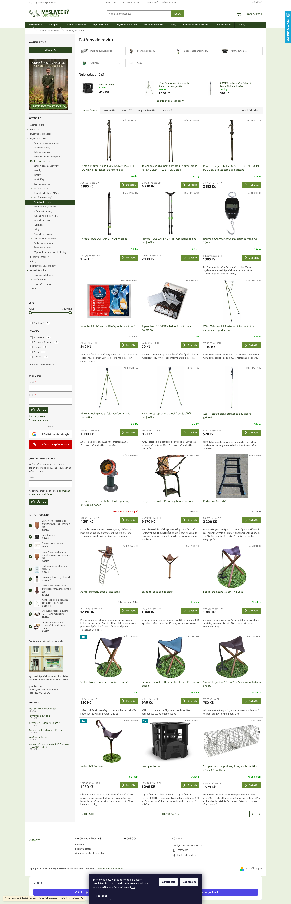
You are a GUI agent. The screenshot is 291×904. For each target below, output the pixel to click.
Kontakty (111, 2)
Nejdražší (126, 110)
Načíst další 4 (170, 814)
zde (133, 887)
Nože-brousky (41, 188)
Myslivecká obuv (38, 138)
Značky (34, 288)
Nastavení (102, 896)
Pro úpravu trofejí (42, 197)
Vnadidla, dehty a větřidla (46, 193)
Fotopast (35, 129)
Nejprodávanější (146, 110)
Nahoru (89, 814)
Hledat (177, 13)
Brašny (37, 175)
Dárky (33, 261)
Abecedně (167, 110)
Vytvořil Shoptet (254, 868)
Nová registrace (37, 416)
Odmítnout (168, 882)
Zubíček (40, 356)
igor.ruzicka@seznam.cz (189, 845)
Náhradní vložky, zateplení (47, 156)
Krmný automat (42, 220)
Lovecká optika (38, 270)
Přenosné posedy (43, 211)
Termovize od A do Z (39, 715)
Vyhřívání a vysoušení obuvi (47, 143)
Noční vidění (40, 279)
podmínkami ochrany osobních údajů (50, 492)
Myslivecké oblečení (40, 134)
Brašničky (39, 179)
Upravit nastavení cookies (110, 868)
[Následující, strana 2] (252, 814)
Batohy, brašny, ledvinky (46, 166)
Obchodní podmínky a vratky (162, 2)
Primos (40, 347)
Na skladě (41, 323)
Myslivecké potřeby (40, 161)
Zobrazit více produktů (169, 100)
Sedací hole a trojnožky (46, 216)
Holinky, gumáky (42, 152)
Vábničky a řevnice (43, 234)
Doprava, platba (132, 2)
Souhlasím (189, 882)
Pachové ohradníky (39, 257)
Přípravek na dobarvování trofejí (50, 252)
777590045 (182, 850)
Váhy (36, 229)
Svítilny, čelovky (42, 184)
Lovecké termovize (43, 284)
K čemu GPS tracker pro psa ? (44, 722)
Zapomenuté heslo (38, 420)
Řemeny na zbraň (42, 247)
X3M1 (39, 352)
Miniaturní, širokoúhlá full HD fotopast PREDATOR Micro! (49, 745)
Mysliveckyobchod (186, 855)
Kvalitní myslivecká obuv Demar (45, 730)
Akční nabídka (37, 125)
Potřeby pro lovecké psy (43, 266)
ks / (50, 49)
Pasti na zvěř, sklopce (45, 207)
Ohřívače (39, 225)
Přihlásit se (38, 409)
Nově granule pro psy (40, 737)
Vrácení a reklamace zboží (43, 708)
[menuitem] (35, 25)
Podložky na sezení (43, 243)
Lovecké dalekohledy (44, 275)
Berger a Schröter (45, 342)
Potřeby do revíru (43, 202)
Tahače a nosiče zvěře (45, 238)
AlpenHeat (41, 337)
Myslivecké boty (42, 147)
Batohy (38, 170)
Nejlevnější (109, 110)
